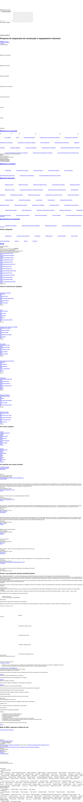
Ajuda (7, 740)
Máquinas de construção (8, 131)
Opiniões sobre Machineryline (34, 744)
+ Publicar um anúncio (5, 662)
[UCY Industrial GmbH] (4, 732)
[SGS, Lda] (32, 735)
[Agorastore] (14, 732)
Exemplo (2, 674)
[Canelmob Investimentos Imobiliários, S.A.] (32, 732)
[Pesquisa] (23, 17)
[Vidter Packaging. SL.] (61, 732)
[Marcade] (4, 738)
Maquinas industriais (7, 178)
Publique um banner (25, 747)
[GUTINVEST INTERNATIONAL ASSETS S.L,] (32, 738)
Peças (2, 244)
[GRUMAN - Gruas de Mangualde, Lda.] (70, 732)
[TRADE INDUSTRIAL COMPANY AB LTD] (14, 735)
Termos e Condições (4, 744)
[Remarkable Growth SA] (4, 735)
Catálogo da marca (45, 744)
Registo (1, 724)
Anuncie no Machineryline (5, 747)
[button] (41, 29)
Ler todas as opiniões (4, 467)
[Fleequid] (42, 735)
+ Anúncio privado (4, 668)
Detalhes (2, 679)
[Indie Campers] (14, 738)
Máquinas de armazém (7, 164)
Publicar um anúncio (4, 159)
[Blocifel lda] (51, 735)
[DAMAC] (23, 735)
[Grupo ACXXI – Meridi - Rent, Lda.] (42, 732)
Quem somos (3, 740)
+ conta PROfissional (12, 668)
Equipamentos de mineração (10, 219)
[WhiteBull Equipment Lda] (61, 735)
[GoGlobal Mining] (23, 738)
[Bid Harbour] (51, 732)
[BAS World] (70, 735)
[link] (41, 155)
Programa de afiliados (34, 747)
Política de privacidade (14, 744)
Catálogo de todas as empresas (7, 729)
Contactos (11, 740)
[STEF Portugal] (23, 732)
